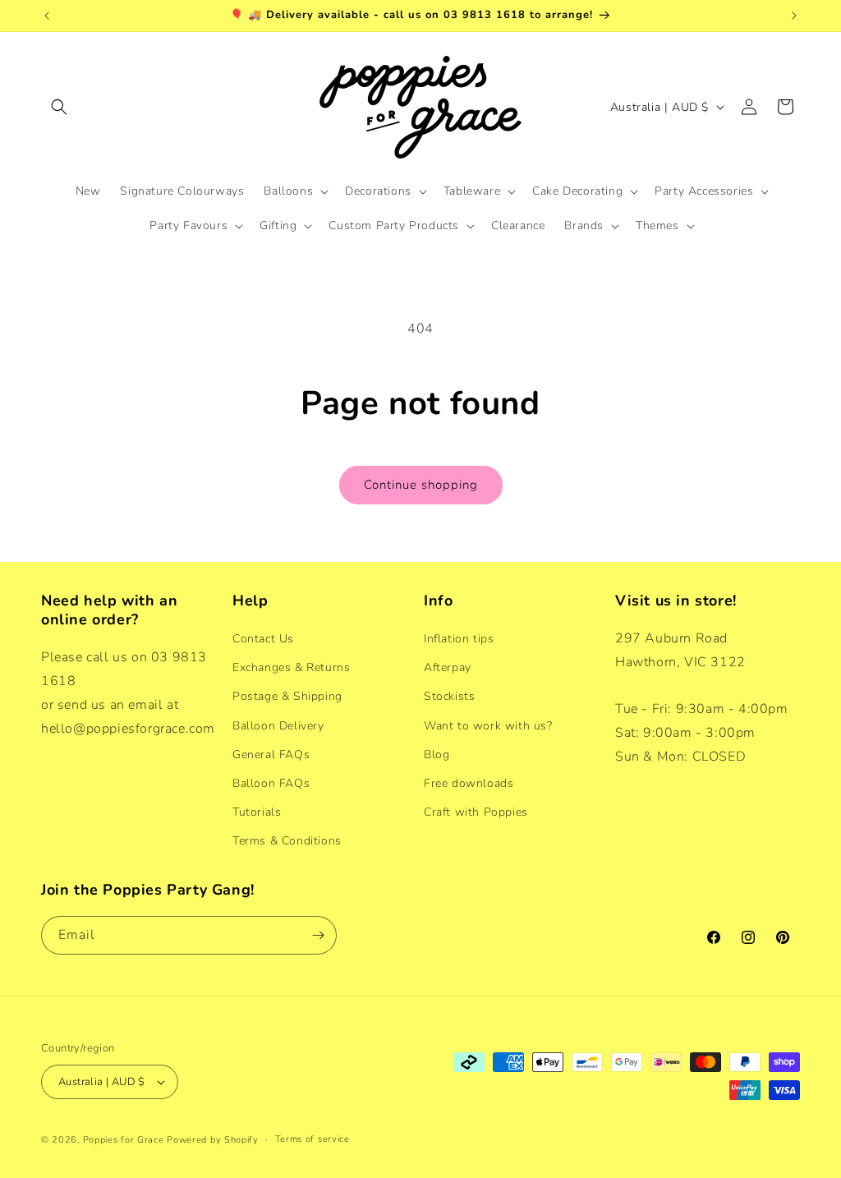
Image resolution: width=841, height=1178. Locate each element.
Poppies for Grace (123, 1140)
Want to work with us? (488, 726)
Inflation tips (459, 639)
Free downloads (468, 783)
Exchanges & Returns (291, 667)
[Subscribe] (318, 935)
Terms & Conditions (287, 841)
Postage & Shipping (287, 696)
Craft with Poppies (476, 812)
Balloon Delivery (278, 726)
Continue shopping (421, 484)
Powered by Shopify (213, 1140)
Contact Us (263, 639)
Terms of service (312, 1139)
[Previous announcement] (47, 15)
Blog (436, 754)
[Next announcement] (794, 15)
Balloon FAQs (271, 783)
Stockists (449, 696)
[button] (59, 107)
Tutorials (256, 812)
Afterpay (447, 667)
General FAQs (271, 754)
